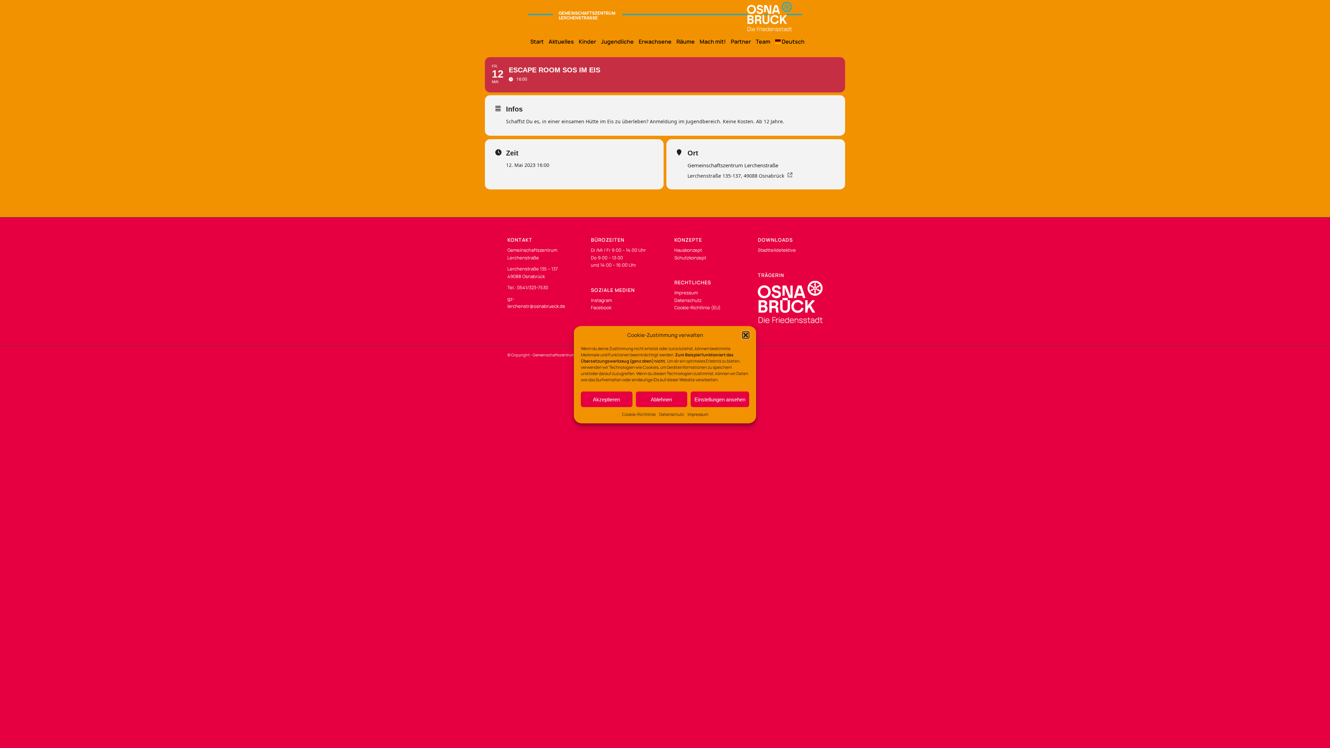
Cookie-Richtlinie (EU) (697, 307)
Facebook (601, 307)
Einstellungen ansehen (719, 399)
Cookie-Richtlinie (639, 414)
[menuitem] (534, 41)
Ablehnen (661, 399)
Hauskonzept (688, 250)
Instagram (601, 300)
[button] (745, 334)
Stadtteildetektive (777, 250)
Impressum (698, 414)
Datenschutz (671, 414)
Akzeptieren (606, 399)
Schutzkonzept (690, 258)
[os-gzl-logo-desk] (664, 16)
